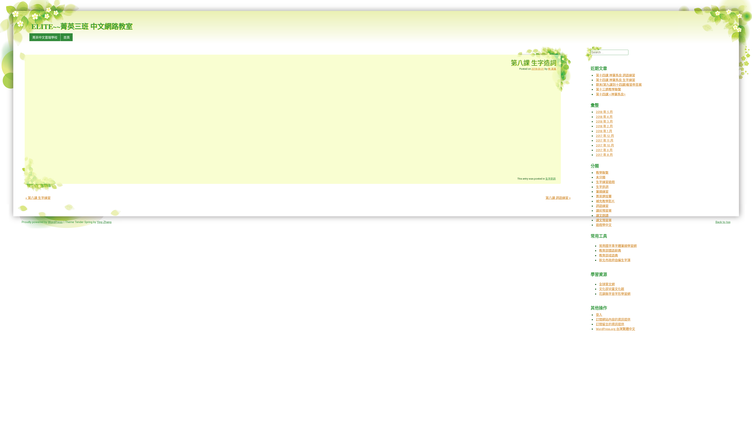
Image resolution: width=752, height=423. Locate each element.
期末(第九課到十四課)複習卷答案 (619, 84)
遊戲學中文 (604, 225)
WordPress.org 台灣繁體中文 (615, 329)
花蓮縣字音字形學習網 (614, 294)
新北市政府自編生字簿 (614, 260)
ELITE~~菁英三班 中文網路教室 (82, 26)
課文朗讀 (602, 215)
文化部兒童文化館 (611, 289)
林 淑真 (552, 68)
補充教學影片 (605, 201)
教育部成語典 (608, 255)
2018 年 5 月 (604, 112)
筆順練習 (602, 191)
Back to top (722, 222)
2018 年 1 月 (604, 131)
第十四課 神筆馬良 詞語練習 (615, 75)
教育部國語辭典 (610, 250)
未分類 (600, 177)
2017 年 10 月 (605, 145)
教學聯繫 (602, 172)
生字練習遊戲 (605, 182)
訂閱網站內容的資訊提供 (613, 319)
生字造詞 (550, 178)
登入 (599, 314)
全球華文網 (607, 284)
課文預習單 (604, 220)
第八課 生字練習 (38, 198)
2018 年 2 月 (604, 126)
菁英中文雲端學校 (44, 37)
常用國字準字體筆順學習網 (618, 246)
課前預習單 (604, 210)
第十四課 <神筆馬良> (611, 94)
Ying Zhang (104, 222)
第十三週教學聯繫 (608, 89)
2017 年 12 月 (605, 135)
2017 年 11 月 (604, 140)
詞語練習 (602, 206)
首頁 (66, 37)
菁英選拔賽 (604, 196)
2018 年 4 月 (604, 116)
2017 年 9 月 (604, 150)
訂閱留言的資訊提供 (610, 324)
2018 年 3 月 (604, 121)
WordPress (55, 222)
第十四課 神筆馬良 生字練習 (615, 80)
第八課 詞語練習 (558, 198)
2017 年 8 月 (604, 154)
